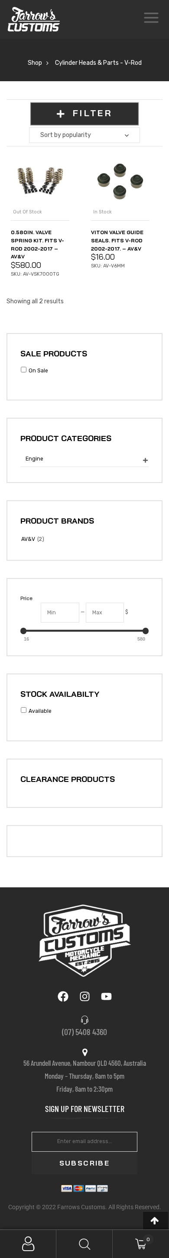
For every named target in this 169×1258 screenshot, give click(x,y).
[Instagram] (84, 996)
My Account (28, 1244)
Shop (35, 63)
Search (84, 1244)
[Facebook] (63, 996)
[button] (156, 1220)
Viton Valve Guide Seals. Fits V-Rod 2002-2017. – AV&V (117, 240)
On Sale (38, 371)
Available (40, 711)
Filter (92, 113)
